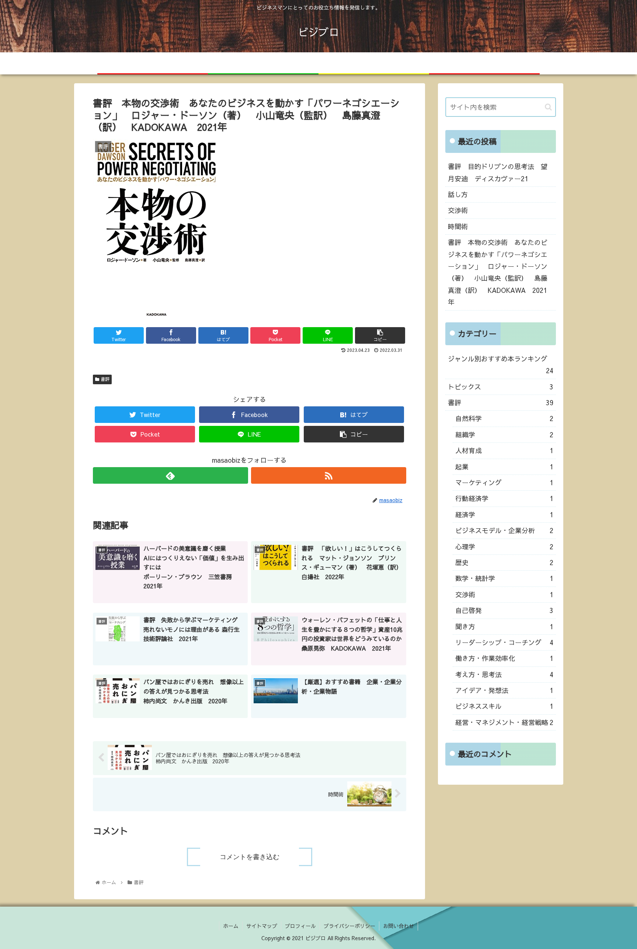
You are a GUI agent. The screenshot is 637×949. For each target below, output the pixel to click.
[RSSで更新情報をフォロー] (328, 475)
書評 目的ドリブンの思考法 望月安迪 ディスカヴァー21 (497, 172)
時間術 (458, 226)
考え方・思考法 (504, 674)
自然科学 (504, 418)
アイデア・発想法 (504, 690)
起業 (504, 466)
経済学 (504, 514)
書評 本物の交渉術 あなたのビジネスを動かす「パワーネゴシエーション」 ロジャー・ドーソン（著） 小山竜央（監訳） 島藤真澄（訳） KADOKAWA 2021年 (497, 272)
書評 (105, 379)
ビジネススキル (504, 706)
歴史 (504, 562)
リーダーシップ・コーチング (504, 642)
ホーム (231, 925)
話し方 (458, 194)
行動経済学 (504, 498)
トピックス (500, 386)
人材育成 (504, 450)
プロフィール (300, 925)
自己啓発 (504, 610)
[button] (548, 107)
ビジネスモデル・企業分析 (504, 530)
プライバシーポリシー (349, 925)
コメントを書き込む (249, 857)
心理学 (504, 546)
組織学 (504, 434)
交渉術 (458, 210)
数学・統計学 (504, 578)
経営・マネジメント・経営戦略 (504, 722)
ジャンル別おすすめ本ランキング (500, 364)
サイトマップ (261, 925)
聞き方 (504, 626)
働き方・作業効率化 (504, 658)
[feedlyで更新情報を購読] (170, 475)
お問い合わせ (398, 925)
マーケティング (504, 482)
